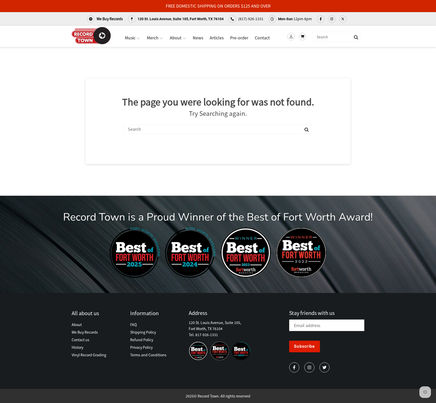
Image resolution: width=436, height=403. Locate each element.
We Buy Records (109, 18)
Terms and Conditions (148, 354)
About (176, 38)
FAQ (133, 324)
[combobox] (337, 37)
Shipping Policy (143, 332)
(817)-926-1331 (250, 18)
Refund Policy (141, 339)
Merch (153, 38)
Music (131, 38)
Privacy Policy (141, 347)
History (77, 347)
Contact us (80, 339)
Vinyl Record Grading (89, 354)
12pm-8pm (295, 18)
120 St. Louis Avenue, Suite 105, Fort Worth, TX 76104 (180, 19)
